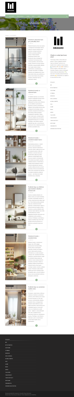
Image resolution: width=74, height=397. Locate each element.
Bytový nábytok (53, 87)
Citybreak (52, 93)
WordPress (34, 394)
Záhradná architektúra (55, 128)
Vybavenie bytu (10, 38)
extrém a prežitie (54, 101)
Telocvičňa (52, 115)
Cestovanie (11, 16)
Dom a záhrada (20, 16)
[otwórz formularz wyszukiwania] (67, 16)
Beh (51, 85)
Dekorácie (52, 95)
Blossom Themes (21, 394)
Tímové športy (53, 117)
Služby (28, 16)
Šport (33, 16)
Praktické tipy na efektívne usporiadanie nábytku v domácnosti (36, 188)
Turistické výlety (54, 120)
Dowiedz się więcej (33, 83)
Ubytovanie (52, 123)
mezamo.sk (17, 393)
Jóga (51, 104)
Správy (39, 16)
